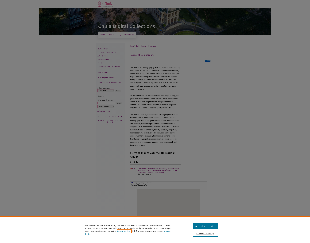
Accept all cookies (205, 226)
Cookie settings (124, 231)
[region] (155, 229)
